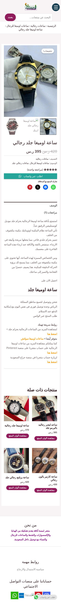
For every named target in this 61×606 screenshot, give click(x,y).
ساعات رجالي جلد (20, 163)
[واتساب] (14, 595)
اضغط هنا (52, 334)
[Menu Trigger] (56, 7)
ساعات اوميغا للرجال (18, 26)
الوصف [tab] (53, 205)
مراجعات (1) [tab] (50, 212)
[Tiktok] (29, 595)
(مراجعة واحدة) (35, 169)
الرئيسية (51, 26)
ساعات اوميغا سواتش (32, 338)
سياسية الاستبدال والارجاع (30, 569)
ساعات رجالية (38, 26)
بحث (10, 17)
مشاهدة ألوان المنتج (46, 438)
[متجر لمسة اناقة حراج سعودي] (21, 595)
